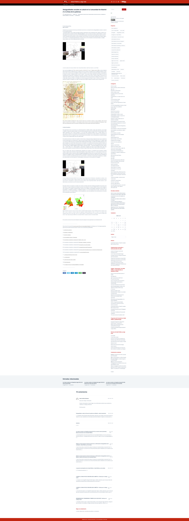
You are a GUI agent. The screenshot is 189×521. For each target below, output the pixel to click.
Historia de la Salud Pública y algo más (118, 148)
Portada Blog (72, 4)
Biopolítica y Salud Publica (115, 90)
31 (125, 229)
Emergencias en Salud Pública (116, 34)
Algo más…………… (114, 89)
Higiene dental (122, 60)
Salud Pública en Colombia (116, 167)
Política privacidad (99, 519)
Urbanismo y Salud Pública (69, 15)
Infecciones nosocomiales (115, 65)
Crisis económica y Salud (115, 99)
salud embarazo (116, 78)
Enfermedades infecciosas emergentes (117, 41)
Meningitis (113, 156)
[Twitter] (114, 1)
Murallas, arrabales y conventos (85, 242)
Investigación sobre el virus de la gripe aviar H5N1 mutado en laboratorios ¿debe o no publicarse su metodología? (118, 367)
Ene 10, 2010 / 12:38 (110, 398)
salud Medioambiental (115, 165)
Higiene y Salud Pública (115, 145)
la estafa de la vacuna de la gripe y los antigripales (118, 196)
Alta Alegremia (113, 276)
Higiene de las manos (114, 60)
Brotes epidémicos (114, 28)
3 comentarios (71, 384)
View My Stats (113, 17)
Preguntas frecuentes (92, 519)
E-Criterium (113, 289)
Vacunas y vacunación (114, 80)
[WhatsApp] (80, 273)
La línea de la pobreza (68, 230)
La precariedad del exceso (84, 252)
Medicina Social (113, 343)
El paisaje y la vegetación (68, 232)
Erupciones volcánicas (114, 54)
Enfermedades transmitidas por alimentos (118, 45)
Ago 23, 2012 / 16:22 (111, 432)
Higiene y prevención (114, 62)
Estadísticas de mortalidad (115, 140)
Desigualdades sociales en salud (83, 14)
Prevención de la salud (115, 75)
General (112, 143)
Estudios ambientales (114, 58)
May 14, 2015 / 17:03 (110, 488)
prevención (118, 71)
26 (114, 229)
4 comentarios (93, 384)
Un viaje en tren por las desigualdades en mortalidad (74, 264)
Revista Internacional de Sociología (117, 344)
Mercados (122, 69)
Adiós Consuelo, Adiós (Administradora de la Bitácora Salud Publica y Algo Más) (118, 194)
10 (125, 222)
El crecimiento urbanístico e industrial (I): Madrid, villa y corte (75, 239)
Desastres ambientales (115, 112)
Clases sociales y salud (115, 92)
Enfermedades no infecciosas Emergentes (118, 128)
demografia (113, 32)
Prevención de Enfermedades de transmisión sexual (116, 74)
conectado (86, 511)
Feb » (114, 231)
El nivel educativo (67, 262)
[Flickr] (116, 1)
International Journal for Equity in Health (118, 341)
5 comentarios (114, 384)
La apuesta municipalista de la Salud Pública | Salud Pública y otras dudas (90, 468)
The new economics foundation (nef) (117, 314)
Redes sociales (122, 75)
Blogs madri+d (65, 4)
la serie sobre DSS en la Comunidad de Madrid (81, 226)
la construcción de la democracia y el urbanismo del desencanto (90, 249)
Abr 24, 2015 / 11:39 (110, 477)
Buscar (124, 9)
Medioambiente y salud (115, 69)
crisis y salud (122, 30)
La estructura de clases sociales (70, 259)
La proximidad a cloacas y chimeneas (70, 237)
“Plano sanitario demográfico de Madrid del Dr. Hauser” (82, 70)
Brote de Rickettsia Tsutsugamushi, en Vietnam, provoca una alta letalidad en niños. (118, 363)
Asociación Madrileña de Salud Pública (118, 284)
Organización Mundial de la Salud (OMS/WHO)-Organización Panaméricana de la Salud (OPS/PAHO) (118, 264)
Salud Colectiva (113, 346)
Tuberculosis (123, 78)
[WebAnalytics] (112, 13)
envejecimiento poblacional (115, 49)
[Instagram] (118, 1)
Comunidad (113, 335)
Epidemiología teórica (114, 52)
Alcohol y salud (113, 86)
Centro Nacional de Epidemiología (117, 253)
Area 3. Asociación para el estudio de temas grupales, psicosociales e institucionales (117, 282)
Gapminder (113, 297)
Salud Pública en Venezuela (116, 168)
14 (118, 224)
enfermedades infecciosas (115, 39)
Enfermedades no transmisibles (116, 43)
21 (118, 227)
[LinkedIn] (72, 273)
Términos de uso (85, 519)
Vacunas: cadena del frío (115, 183)
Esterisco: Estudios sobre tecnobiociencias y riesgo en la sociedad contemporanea (118, 292)
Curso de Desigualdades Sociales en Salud (118, 105)
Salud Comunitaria (114, 164)
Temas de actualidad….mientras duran (118, 177)
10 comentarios (77, 15)
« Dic (112, 231)
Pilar (112, 357)
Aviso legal (105, 519)
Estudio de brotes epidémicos (116, 141)
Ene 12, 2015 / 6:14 (111, 456)
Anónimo (78, 423)
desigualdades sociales (120, 32)
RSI (112, 78)
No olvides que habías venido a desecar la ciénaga (118, 199)
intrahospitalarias (114, 67)
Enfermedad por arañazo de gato (120, 357)
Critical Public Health (114, 337)
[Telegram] (76, 273)
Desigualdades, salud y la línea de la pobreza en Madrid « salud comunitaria (91, 413)
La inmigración (67, 257)
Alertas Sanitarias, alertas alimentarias (118, 87)
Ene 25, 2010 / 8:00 (110, 413)
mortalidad (113, 71)
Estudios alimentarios (114, 56)
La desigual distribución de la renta (70, 254)
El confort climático (67, 234)
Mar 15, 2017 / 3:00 (110, 499)
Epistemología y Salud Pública (116, 138)
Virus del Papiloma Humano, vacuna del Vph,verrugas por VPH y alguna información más (118, 186)
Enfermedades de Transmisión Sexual (117, 36)
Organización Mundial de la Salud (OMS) (118, 258)
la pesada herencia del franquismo (85, 247)
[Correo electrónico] (84, 273)
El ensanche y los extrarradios (84, 244)
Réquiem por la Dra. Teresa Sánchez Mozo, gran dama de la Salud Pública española (117, 208)
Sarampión (113, 170)
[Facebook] (111, 1)
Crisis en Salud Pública (115, 30)
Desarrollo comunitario (115, 111)
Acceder (112, 371)
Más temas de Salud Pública (116, 155)
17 (125, 224)
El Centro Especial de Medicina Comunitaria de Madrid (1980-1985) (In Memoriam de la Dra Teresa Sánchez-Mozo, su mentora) (118, 203)
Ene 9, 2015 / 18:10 (111, 444)
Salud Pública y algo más (78, 2)
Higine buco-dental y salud (116, 146)
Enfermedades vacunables (115, 47)
